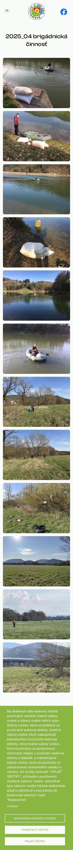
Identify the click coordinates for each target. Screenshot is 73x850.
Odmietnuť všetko (34, 830)
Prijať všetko (35, 841)
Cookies (12, 806)
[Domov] (36, 5)
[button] (36, 60)
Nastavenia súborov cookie (35, 818)
